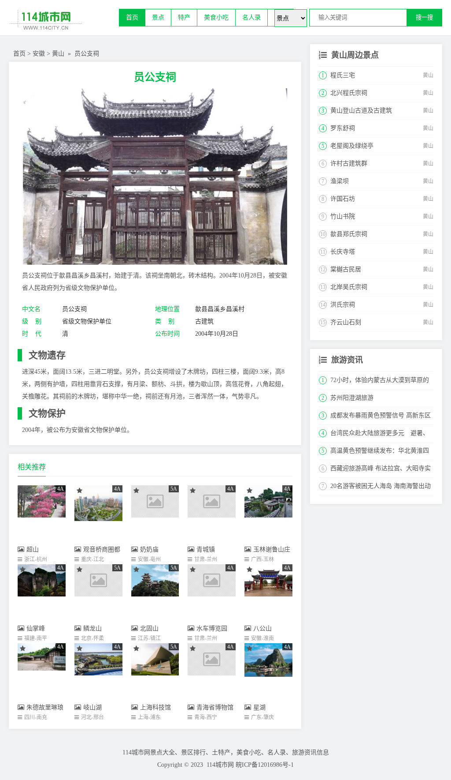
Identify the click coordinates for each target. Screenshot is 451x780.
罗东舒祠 (342, 128)
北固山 (149, 628)
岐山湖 (92, 707)
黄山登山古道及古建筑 (361, 110)
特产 (184, 17)
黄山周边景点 (355, 55)
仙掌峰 (35, 628)
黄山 (58, 53)
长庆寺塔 (342, 251)
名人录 (251, 17)
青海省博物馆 (214, 707)
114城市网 (220, 764)
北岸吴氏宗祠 (348, 287)
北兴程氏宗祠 (348, 93)
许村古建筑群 (348, 163)
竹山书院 (342, 216)
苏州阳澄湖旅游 (351, 397)
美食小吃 (216, 17)
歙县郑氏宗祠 (348, 234)
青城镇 (205, 549)
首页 (132, 17)
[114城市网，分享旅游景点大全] (64, 22)
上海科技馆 (155, 707)
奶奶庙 (149, 549)
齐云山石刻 (345, 322)
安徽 (39, 53)
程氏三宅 (342, 75)
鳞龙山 (92, 628)
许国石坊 (342, 198)
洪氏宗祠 (342, 304)
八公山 (262, 628)
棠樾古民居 (345, 269)
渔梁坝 (339, 181)
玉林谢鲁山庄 (271, 549)
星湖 (259, 707)
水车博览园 (211, 628)
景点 (158, 17)
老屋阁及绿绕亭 (351, 145)
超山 (32, 549)
